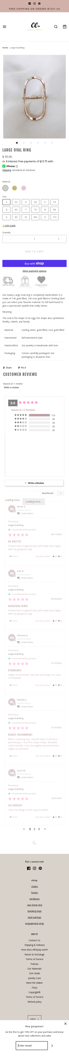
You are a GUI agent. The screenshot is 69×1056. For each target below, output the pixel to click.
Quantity (6, 232)
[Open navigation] (4, 26)
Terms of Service (34, 959)
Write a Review (36, 483)
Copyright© (34, 992)
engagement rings (34, 923)
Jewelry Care (34, 978)
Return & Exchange (34, 954)
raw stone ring (34, 904)
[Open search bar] (55, 26)
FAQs (34, 987)
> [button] (45, 829)
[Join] (52, 1045)
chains (34, 886)
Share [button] (15, 556)
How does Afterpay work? (34, 949)
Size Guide (34, 973)
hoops (34, 892)
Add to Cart (34, 251)
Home (5, 47)
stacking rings (34, 911)
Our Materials (34, 968)
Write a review (11, 387)
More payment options (35, 270)
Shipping (6, 170)
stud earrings (34, 917)
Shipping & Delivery (35, 944)
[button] (34, 96)
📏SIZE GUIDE (9, 225)
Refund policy (35, 1001)
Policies (35, 963)
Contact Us (34, 940)
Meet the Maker (34, 982)
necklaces (35, 898)
